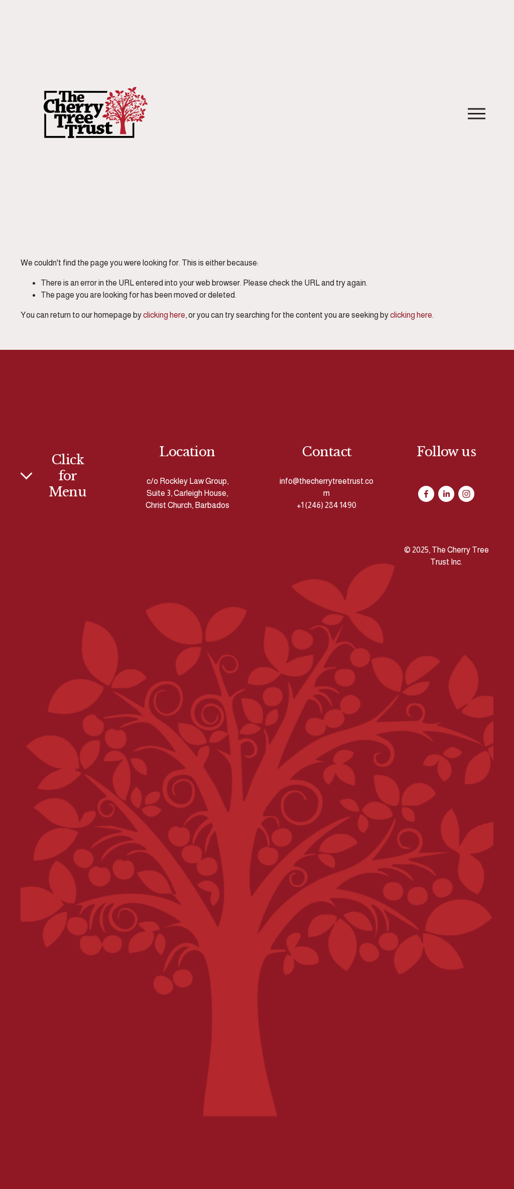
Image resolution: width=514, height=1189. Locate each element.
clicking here (164, 315)
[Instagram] (466, 494)
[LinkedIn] (446, 494)
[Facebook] (426, 494)
